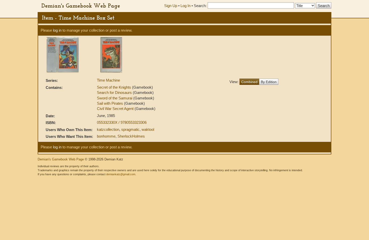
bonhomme (106, 136)
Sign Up (170, 6)
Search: (200, 6)
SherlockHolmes (131, 136)
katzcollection (108, 129)
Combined (249, 82)
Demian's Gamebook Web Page (80, 5)
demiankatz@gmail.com (120, 174)
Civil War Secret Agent (116, 108)
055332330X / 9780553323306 (122, 122)
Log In (185, 6)
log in (57, 30)
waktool (148, 129)
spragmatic (130, 129)
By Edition (269, 82)
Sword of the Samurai (115, 98)
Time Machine (108, 80)
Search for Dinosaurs (115, 92)
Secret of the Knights (114, 87)
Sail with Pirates (110, 103)
